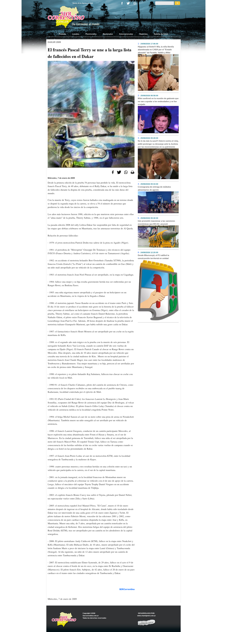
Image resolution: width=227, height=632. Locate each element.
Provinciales (91, 34)
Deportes (143, 34)
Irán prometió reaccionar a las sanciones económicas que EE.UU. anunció (156, 222)
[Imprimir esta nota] (132, 172)
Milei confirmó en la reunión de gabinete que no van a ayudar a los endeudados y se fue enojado (158, 101)
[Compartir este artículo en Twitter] (119, 172)
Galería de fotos (161, 34)
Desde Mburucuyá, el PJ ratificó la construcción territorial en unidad (153, 256)
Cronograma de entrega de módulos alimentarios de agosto (154, 188)
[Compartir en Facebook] (113, 172)
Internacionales (126, 34)
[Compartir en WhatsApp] (126, 172)
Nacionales (108, 34)
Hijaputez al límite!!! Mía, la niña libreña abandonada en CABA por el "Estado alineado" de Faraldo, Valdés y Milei (156, 50)
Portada (64, 34)
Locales (75, 34)
